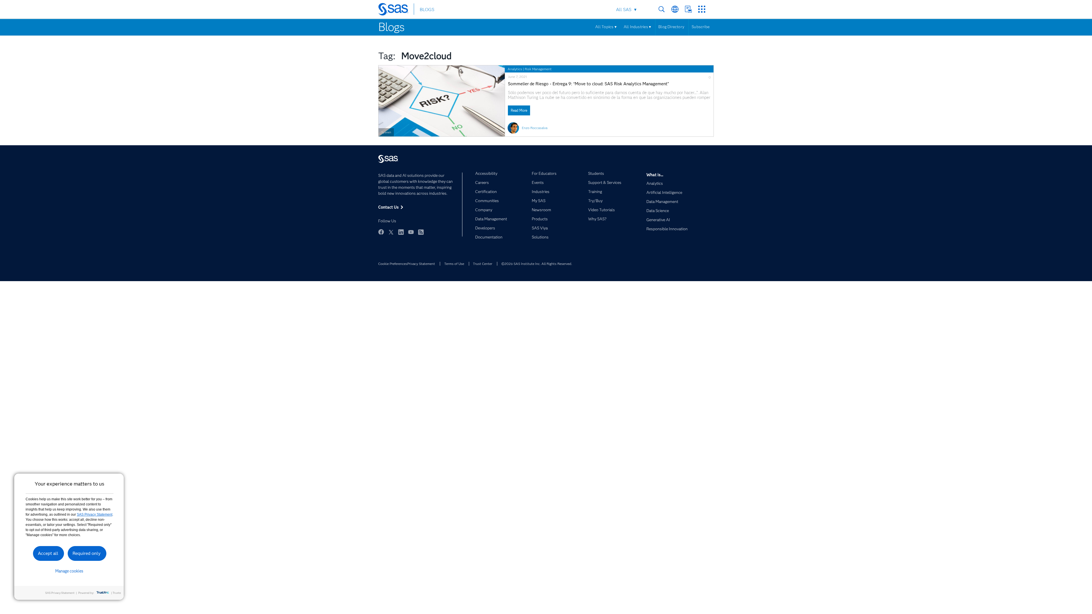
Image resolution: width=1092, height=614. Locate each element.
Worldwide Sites (675, 9)
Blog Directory (671, 26)
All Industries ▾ (637, 26)
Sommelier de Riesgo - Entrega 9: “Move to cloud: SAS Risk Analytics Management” (588, 84)
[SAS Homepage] (396, 10)
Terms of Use (454, 264)
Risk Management (538, 69)
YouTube (411, 232)
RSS (421, 232)
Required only (87, 553)
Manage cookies (69, 571)
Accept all (48, 553)
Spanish (386, 132)
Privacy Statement (421, 264)
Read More (519, 110)
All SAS (623, 9)
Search (661, 9)
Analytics (515, 69)
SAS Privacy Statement (94, 514)
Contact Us (688, 9)
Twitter (391, 232)
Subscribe (701, 26)
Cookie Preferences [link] (392, 264)
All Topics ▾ (606, 26)
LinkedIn (401, 232)
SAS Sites (701, 9)
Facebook (381, 232)
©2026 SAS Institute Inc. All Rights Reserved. (536, 264)
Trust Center (482, 264)
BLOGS (427, 9)
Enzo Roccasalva (534, 128)
